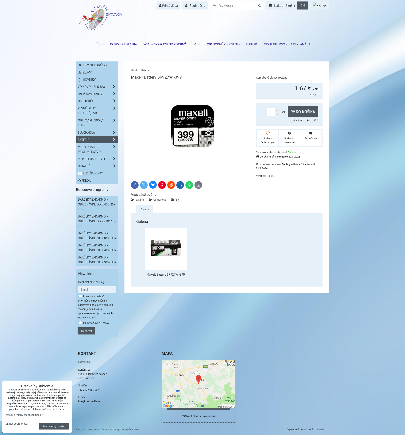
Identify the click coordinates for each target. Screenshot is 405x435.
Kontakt (252, 44)
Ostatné (84, 166)
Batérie (140, 199)
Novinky (89, 79)
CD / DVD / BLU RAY (91, 86)
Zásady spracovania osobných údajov (171, 44)
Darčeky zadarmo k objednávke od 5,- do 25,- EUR (96, 204)
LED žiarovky (92, 173)
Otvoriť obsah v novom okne (200, 416)
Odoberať (86, 331)
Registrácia (197, 5)
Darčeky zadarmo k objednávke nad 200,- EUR (97, 247)
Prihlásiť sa (169, 5)
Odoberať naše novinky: (91, 282)
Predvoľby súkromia (87, 429)
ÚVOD (100, 44)
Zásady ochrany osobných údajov (120, 429)
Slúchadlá (86, 132)
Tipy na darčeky (94, 65)
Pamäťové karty (90, 94)
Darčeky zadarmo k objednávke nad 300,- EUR (97, 259)
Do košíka (305, 111)
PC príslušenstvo (91, 159)
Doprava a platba (123, 44)
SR (177, 199)
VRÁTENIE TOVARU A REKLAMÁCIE (287, 44)
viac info (91, 317)
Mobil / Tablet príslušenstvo (89, 149)
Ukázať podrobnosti (16, 423)
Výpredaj (85, 180)
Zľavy (87, 72)
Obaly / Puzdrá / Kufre (90, 122)
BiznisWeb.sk (319, 429)
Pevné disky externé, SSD (87, 110)
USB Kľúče (86, 101)
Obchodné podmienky (223, 44)
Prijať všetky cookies (54, 426)
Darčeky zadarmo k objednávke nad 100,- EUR (97, 235)
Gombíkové (159, 199)
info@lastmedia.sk (89, 401)
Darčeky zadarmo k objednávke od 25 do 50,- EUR (97, 221)
